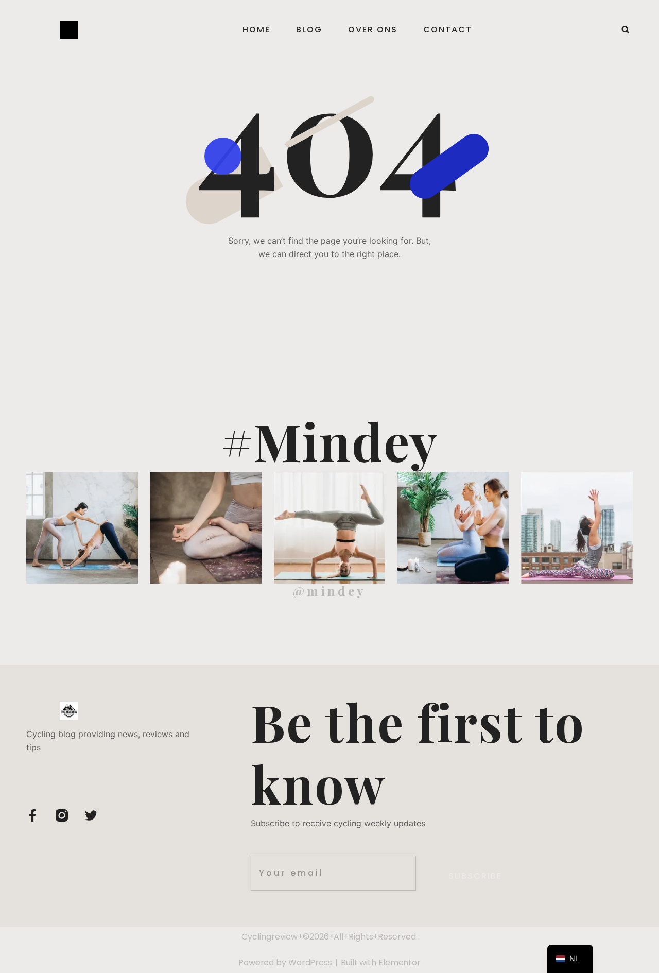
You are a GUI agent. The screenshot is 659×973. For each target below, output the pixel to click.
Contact (447, 30)
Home (256, 30)
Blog (309, 30)
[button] (625, 30)
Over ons (372, 30)
